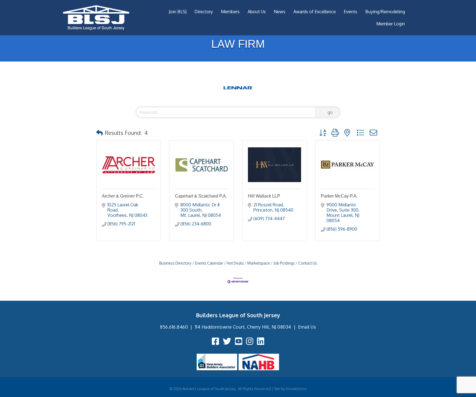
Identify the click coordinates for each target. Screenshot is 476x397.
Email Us (307, 327)
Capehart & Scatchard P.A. (201, 196)
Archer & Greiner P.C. (123, 196)
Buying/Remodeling (385, 11)
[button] (99, 133)
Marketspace (258, 263)
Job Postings (284, 263)
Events (350, 11)
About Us (257, 11)
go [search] (330, 112)
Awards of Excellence (314, 11)
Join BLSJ (177, 11)
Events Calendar (209, 263)
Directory (203, 11)
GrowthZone (296, 389)
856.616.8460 (174, 327)
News (279, 11)
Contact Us (307, 263)
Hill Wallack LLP (264, 196)
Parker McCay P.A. (339, 196)
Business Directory (175, 263)
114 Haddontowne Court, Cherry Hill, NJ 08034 (243, 327)
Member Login (390, 23)
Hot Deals (235, 263)
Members (230, 11)
